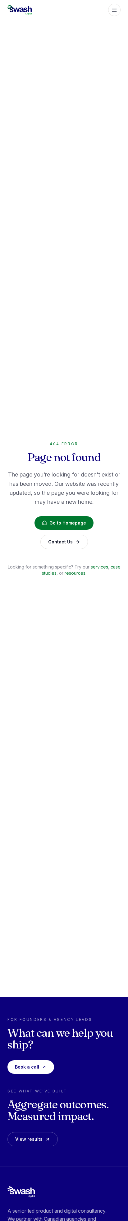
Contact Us (60, 541)
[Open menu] (114, 10)
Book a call (27, 1066)
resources (75, 573)
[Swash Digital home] (21, 1191)
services (99, 566)
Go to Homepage (67, 522)
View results (29, 1139)
